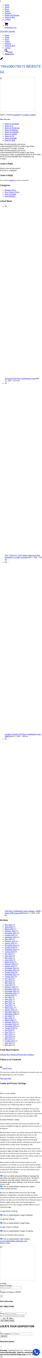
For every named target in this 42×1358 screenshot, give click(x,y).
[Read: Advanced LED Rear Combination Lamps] (7, 206)
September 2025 (11, 937)
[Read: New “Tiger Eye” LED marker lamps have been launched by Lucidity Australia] (7, 383)
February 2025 (10, 941)
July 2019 (8, 1030)
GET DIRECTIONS (7, 1321)
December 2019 (10, 1024)
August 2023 (9, 977)
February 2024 (10, 964)
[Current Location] (1, 1290)
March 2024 (9, 962)
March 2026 (9, 929)
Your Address (5, 1334)
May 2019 (8, 1035)
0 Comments (15, 115)
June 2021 (8, 1001)
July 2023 (8, 979)
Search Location (6, 1286)
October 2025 (10, 935)
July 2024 (8, 954)
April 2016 (9, 1037)
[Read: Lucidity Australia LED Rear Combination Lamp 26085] (7, 562)
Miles (11, 1318)
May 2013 (8, 1045)
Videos (7, 11)
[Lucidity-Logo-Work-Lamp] (7, 31)
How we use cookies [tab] (7, 1093)
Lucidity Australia (29, 115)
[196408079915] (1, 60)
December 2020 (10, 1012)
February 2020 (10, 1022)
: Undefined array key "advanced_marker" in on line (20, 1318)
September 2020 (11, 1014)
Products (8, 13)
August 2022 (9, 995)
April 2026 (9, 927)
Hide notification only (19, 1241)
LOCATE (4, 1336)
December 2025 (10, 933)
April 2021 (9, 1006)
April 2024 (9, 960)
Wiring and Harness (12, 15)
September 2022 (11, 993)
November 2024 (11, 945)
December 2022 (10, 989)
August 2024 (9, 952)
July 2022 (8, 997)
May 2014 (8, 1039)
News (7, 9)
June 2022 (8, 999)
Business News (10, 190)
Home (7, 5)
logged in (12, 180)
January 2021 (10, 1010)
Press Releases (10, 196)
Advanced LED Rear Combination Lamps (20, 378)
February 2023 (10, 987)
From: (2, 1313)
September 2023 (11, 974)
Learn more (7, 1078)
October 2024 (10, 948)
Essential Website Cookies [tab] (9, 1120)
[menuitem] (23, 5)
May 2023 (8, 983)
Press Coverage (10, 194)
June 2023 (8, 981)
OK (1, 1078)
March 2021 (9, 1008)
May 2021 (8, 1003)
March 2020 (9, 1020)
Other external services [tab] (8, 1189)
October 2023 (10, 972)
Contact (7, 19)
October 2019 (10, 1028)
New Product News (12, 192)
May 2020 (8, 1018)
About (7, 7)
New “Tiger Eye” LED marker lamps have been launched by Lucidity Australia (22, 556)
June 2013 (8, 1043)
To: (1, 1316)
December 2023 (10, 968)
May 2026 (8, 925)
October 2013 (10, 1041)
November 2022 (11, 991)
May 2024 (8, 958)
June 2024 (8, 956)
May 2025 (8, 939)
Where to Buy (10, 17)
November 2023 (11, 970)
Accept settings (5, 1241)
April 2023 (9, 985)
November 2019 (11, 1026)
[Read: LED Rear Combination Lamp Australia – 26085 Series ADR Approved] (7, 739)
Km (4, 1318)
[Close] (1, 1332)
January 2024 (10, 966)
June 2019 (8, 1032)
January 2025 (10, 943)
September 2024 (11, 950)
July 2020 (8, 1016)
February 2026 (10, 931)
